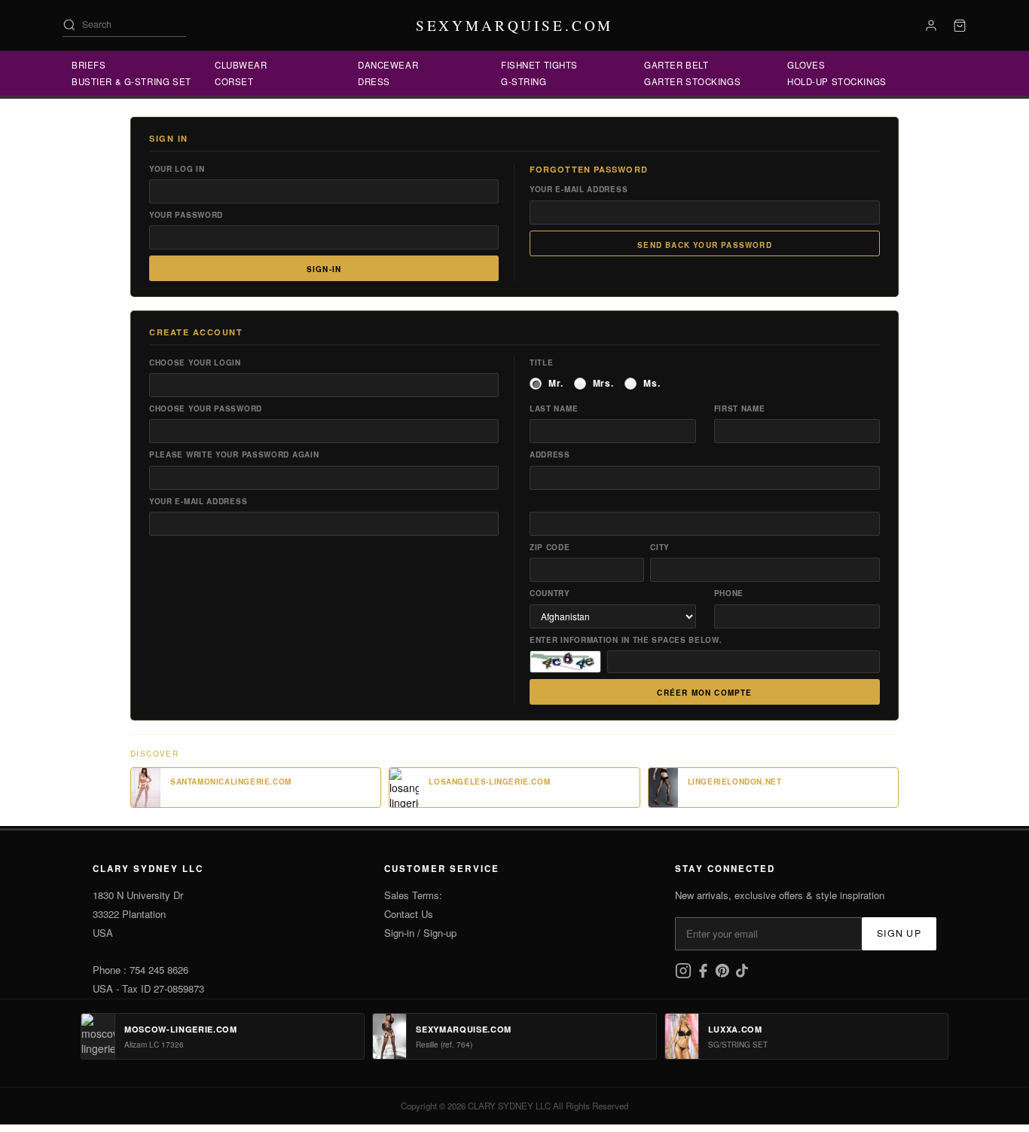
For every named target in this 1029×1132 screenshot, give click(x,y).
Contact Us (408, 914)
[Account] (931, 25)
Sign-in (324, 269)
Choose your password (205, 408)
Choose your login (195, 362)
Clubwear (241, 65)
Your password (186, 215)
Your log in (177, 169)
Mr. (555, 383)
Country (550, 593)
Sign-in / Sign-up (420, 932)
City (660, 547)
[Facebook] (704, 975)
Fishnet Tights (539, 65)
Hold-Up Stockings (837, 81)
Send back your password (704, 245)
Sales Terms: (413, 895)
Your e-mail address (578, 189)
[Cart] (959, 25)
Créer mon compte (704, 692)
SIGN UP (899, 933)
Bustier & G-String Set (131, 81)
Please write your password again (234, 454)
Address (550, 454)
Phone (729, 593)
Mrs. (603, 383)
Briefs (88, 65)
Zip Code (550, 547)
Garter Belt (676, 65)
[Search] (69, 25)
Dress (374, 81)
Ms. (652, 383)
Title (542, 362)
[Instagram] (685, 975)
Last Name (554, 408)
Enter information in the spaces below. (626, 640)
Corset (234, 81)
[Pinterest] (724, 975)
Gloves (806, 65)
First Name (739, 408)
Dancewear (388, 65)
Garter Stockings (692, 81)
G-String (524, 81)
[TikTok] (742, 975)
